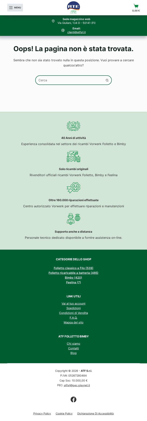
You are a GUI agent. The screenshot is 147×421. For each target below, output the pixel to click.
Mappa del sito (73, 322)
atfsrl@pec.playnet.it (77, 385)
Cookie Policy (64, 413)
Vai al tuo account (73, 303)
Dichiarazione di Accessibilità (95, 413)
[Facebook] (73, 399)
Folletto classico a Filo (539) (73, 268)
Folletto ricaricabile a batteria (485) (73, 273)
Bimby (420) (73, 277)
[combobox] (69, 80)
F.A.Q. (73, 317)
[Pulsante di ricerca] (107, 80)
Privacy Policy (42, 413)
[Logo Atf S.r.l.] (73, 7)
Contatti (73, 348)
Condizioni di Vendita (73, 313)
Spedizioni (73, 308)
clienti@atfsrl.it (76, 32)
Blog (73, 353)
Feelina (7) (73, 282)
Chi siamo (73, 343)
